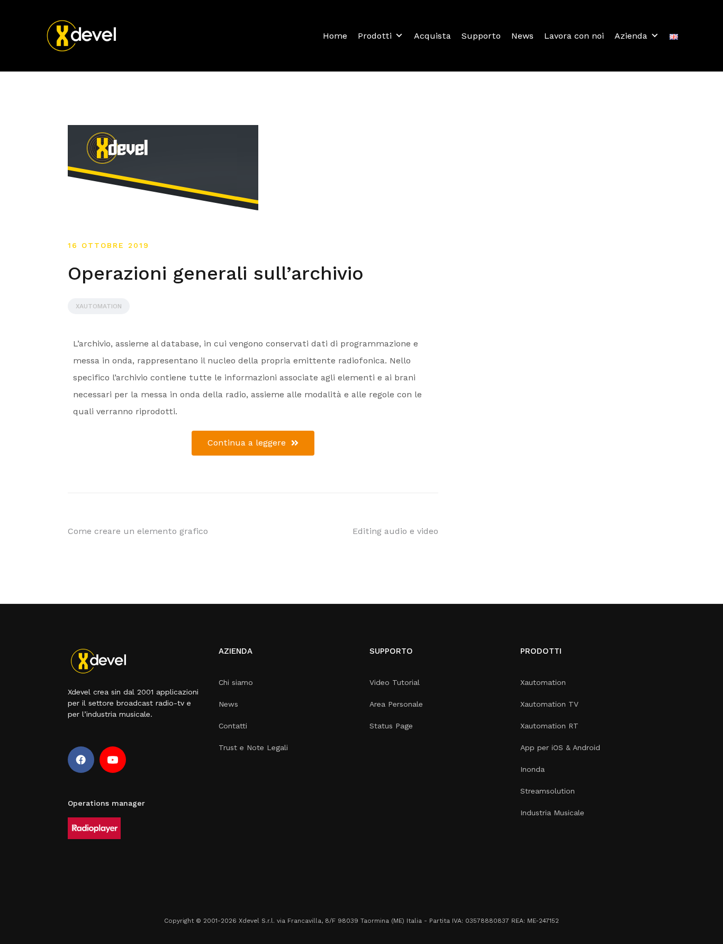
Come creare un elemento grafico (138, 531)
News (522, 36)
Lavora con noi (574, 36)
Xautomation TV (549, 704)
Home (335, 36)
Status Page (391, 726)
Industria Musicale (552, 812)
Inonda (532, 769)
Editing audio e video (395, 531)
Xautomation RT (549, 726)
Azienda (630, 36)
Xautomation (99, 306)
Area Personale (396, 704)
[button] (253, 443)
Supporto (481, 36)
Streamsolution (547, 791)
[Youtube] (113, 759)
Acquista (432, 36)
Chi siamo (236, 682)
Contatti (233, 726)
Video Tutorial (394, 682)
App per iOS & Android (560, 747)
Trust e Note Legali (253, 747)
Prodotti (375, 36)
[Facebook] (81, 759)
